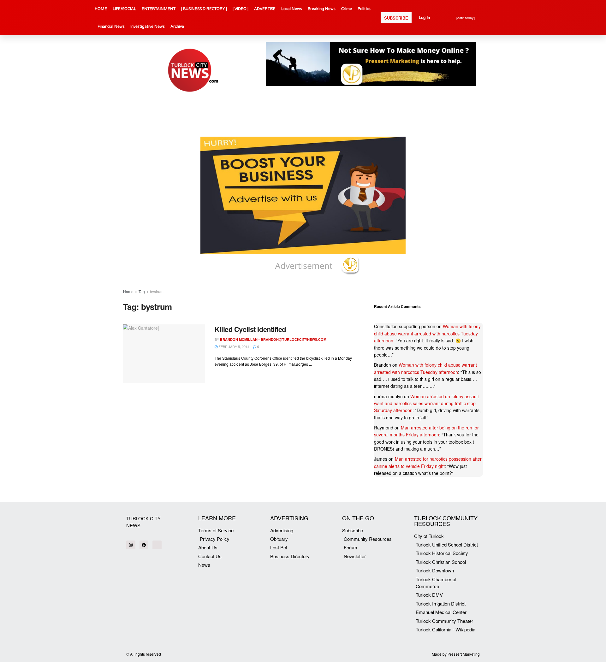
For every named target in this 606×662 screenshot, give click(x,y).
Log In (424, 17)
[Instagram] (130, 545)
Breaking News (322, 9)
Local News (291, 9)
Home (128, 291)
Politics (364, 9)
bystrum (156, 291)
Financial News (111, 26)
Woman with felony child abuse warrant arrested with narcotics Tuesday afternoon (427, 333)
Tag (142, 291)
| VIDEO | (240, 9)
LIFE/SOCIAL (124, 9)
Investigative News (147, 26)
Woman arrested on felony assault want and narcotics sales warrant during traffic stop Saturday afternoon (426, 403)
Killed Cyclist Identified (250, 329)
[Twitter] (157, 545)
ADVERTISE (265, 9)
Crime (346, 9)
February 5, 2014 (233, 346)
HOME (101, 9)
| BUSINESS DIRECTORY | (204, 9)
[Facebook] (144, 545)
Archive (177, 26)
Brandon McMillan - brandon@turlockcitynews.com (273, 339)
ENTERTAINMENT (158, 9)
